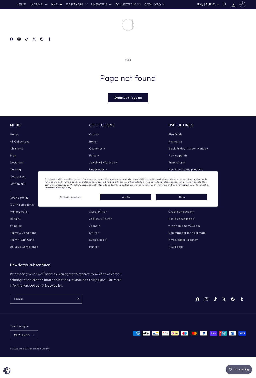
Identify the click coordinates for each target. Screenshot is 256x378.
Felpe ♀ (94, 155)
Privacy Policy (19, 211)
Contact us (17, 176)
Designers (17, 162)
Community (17, 183)
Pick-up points (177, 155)
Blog (13, 155)
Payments (175, 141)
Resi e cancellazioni (181, 219)
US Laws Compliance (24, 246)
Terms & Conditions (23, 233)
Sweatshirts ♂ (98, 211)
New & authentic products (185, 169)
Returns (15, 219)
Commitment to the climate (187, 233)
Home (14, 134)
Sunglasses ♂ (98, 239)
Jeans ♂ (94, 226)
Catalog (15, 169)
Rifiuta (181, 197)
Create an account (181, 211)
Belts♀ (93, 141)
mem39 (23, 348)
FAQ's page (176, 246)
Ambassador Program (183, 239)
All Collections (19, 141)
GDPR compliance (22, 204)
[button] (38, 4)
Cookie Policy (19, 197)
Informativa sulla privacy (58, 187)
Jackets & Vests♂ (101, 219)
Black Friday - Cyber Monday (188, 148)
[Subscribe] (77, 299)
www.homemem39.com (184, 226)
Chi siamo (16, 148)
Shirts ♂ (94, 233)
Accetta (126, 197)
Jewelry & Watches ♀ (103, 162)
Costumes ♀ (97, 148)
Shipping (16, 226)
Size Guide (175, 134)
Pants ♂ (94, 246)
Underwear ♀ (98, 169)
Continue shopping (128, 97)
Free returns (177, 162)
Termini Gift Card (22, 239)
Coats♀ (94, 134)
